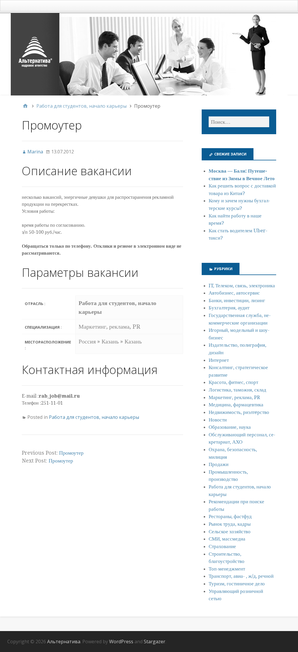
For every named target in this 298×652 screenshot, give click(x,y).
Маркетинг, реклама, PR (234, 397)
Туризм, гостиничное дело (237, 584)
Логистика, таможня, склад (237, 390)
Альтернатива (63, 641)
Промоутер (71, 453)
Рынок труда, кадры (230, 524)
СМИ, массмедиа (227, 539)
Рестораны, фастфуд (230, 516)
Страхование (222, 546)
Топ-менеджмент (227, 569)
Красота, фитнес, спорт (233, 382)
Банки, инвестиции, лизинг (237, 300)
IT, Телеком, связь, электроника (242, 285)
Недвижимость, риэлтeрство (239, 412)
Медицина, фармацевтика (236, 405)
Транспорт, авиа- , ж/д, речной (241, 576)
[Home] (25, 105)
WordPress (121, 641)
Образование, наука (230, 427)
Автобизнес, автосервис (234, 293)
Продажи (218, 464)
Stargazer (154, 641)
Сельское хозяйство (230, 531)
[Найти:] (239, 121)
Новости (218, 420)
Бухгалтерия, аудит (229, 308)
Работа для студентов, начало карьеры (94, 417)
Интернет (219, 360)
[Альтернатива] (149, 54)
